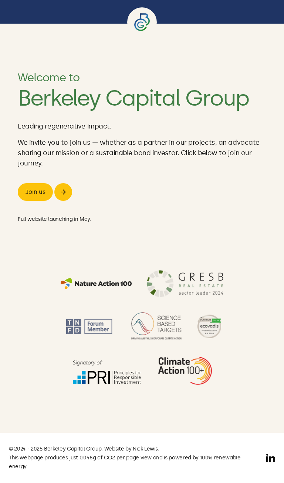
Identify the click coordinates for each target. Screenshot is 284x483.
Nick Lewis (145, 449)
